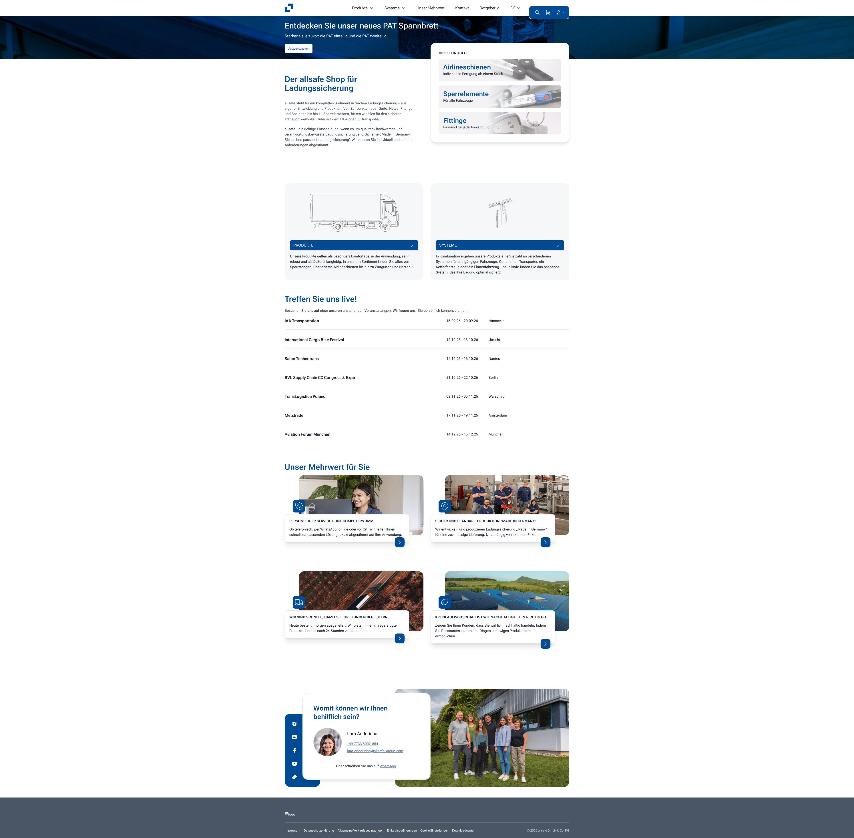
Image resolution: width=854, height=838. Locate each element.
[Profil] (559, 12)
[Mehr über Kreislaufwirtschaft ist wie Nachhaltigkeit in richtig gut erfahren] (545, 644)
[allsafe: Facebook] (294, 750)
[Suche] (537, 12)
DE (513, 8)
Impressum (292, 830)
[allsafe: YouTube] (294, 763)
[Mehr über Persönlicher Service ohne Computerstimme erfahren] (400, 542)
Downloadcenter (463, 830)
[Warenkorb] (548, 12)
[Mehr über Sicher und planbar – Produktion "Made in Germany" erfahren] (545, 542)
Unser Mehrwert (431, 8)
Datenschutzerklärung (319, 830)
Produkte (360, 8)
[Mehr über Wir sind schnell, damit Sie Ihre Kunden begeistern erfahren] (400, 638)
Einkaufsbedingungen (402, 830)
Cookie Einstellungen (434, 830)
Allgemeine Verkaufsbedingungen (360, 830)
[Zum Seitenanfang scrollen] (844, 831)
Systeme (392, 8)
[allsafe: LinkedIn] (294, 737)
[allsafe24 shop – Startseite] (289, 8)
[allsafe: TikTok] (294, 777)
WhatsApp (388, 766)
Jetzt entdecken (298, 48)
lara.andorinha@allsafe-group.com (375, 751)
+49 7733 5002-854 (362, 744)
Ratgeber (487, 8)
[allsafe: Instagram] (294, 723)
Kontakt (462, 8)
